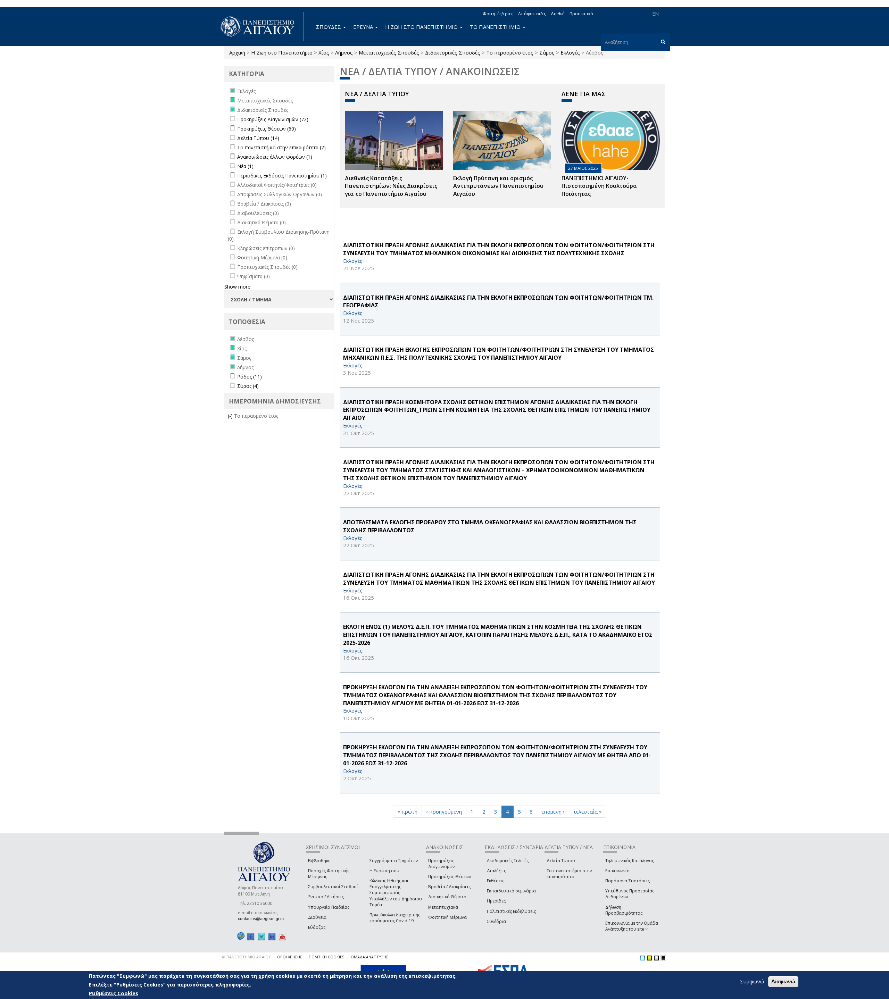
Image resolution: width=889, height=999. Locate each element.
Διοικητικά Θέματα (447, 897)
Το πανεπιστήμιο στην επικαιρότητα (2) (281, 147)
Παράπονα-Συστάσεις (627, 881)
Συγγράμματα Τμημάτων (393, 861)
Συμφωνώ (752, 981)
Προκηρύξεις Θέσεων (449, 877)
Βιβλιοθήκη (319, 861)
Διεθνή (558, 14)
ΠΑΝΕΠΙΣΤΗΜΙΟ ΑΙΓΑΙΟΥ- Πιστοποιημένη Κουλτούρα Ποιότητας (599, 186)
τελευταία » (587, 811)
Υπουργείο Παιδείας (328, 907)
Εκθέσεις (495, 881)
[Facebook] (251, 936)
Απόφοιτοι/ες (532, 14)
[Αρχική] (261, 26)
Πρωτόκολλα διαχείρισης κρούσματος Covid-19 (394, 918)
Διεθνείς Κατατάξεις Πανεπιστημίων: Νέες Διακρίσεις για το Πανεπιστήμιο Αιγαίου (391, 186)
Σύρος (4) (248, 386)
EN (655, 13)
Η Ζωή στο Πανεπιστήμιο (282, 52)
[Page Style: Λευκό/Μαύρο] (656, 958)
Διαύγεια (317, 917)
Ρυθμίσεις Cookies (113, 993)
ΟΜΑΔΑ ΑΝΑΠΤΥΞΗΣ (369, 956)
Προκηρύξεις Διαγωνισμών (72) (272, 119)
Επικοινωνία (617, 871)
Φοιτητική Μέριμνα (447, 917)
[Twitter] (261, 936)
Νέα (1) (245, 166)
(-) (231, 416)
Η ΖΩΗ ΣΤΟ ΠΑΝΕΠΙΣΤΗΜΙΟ (422, 26)
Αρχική (237, 52)
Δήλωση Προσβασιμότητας (623, 910)
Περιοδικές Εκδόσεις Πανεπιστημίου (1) (282, 175)
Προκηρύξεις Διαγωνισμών (441, 863)
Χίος (323, 52)
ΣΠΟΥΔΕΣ (329, 26)
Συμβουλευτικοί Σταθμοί (333, 887)
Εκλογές (570, 52)
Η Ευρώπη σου (384, 871)
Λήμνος (344, 52)
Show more (237, 286)
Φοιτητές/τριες (498, 14)
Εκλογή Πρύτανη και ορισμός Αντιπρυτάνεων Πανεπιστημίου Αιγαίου (498, 186)
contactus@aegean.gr (261, 918)
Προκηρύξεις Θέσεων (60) (266, 128)
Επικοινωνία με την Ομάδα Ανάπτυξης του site (631, 926)
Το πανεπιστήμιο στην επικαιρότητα (569, 874)
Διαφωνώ (783, 981)
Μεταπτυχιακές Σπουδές (389, 52)
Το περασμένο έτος (509, 52)
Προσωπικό (581, 14)
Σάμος (547, 52)
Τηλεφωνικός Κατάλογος (629, 861)
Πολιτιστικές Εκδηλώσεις (511, 911)
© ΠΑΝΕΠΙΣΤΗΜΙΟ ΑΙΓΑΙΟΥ (246, 956)
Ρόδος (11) (249, 376)
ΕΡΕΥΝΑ (363, 26)
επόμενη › (553, 811)
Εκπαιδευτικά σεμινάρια (511, 891)
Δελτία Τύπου (561, 861)
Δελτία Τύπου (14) (258, 138)
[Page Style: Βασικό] (642, 958)
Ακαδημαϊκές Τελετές (508, 861)
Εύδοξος (316, 927)
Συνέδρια (496, 921)
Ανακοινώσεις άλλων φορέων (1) (274, 156)
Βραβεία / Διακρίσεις (449, 887)
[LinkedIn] (272, 936)
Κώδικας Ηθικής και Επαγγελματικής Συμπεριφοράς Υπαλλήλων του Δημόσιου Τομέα (395, 893)
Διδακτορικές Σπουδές (452, 52)
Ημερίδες (496, 901)
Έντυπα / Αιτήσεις (326, 897)
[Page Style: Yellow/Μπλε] (649, 958)
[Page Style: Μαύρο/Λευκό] (663, 958)
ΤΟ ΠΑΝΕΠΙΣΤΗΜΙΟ (496, 26)
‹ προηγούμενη (444, 811)
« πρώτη (407, 811)
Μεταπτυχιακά (443, 907)
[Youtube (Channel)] (282, 936)
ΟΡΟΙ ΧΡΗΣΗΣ (289, 956)
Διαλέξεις (496, 871)
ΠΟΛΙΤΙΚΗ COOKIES (326, 956)
